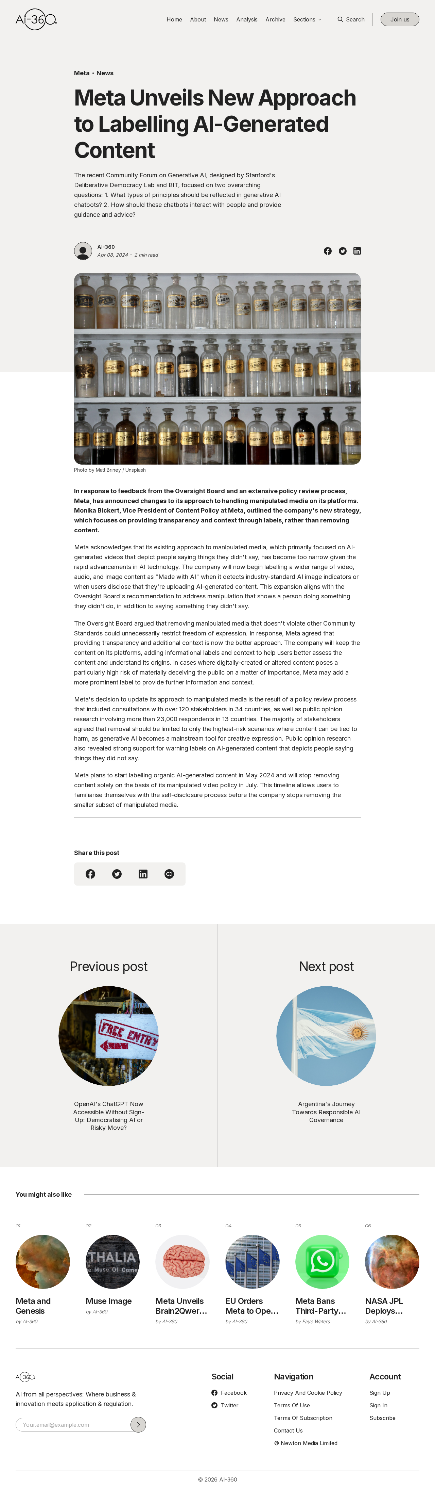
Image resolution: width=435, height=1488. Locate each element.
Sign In (378, 1405)
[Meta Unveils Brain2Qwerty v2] (182, 1262)
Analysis (247, 19)
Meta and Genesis (33, 1306)
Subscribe (382, 1417)
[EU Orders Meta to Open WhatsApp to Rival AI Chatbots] (252, 1262)
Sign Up (379, 1392)
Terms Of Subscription (303, 1417)
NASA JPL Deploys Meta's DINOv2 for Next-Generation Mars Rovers (388, 1306)
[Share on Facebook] (328, 251)
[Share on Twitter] (343, 251)
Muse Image (109, 1301)
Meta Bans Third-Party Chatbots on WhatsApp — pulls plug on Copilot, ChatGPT (319, 1306)
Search (355, 19)
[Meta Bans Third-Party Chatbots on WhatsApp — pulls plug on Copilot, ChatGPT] (322, 1262)
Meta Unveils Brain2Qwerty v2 (181, 1306)
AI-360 (106, 247)
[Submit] (138, 1425)
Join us (400, 19)
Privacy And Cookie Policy (308, 1392)
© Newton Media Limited (305, 1443)
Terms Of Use (292, 1405)
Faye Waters (316, 1321)
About (198, 19)
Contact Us (288, 1430)
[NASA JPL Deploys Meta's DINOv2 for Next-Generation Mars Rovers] (392, 1262)
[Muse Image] (113, 1262)
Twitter (230, 1405)
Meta (82, 73)
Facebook (234, 1392)
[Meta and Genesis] (43, 1262)
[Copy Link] (169, 874)
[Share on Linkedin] (357, 251)
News (221, 19)
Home (174, 19)
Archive (275, 19)
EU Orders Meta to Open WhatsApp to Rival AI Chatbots (250, 1306)
